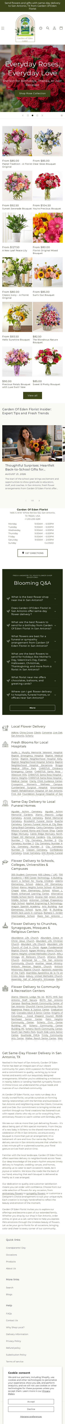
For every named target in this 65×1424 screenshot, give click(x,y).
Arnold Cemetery (33, 818)
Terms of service (14, 1361)
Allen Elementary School (35, 890)
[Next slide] (42, 115)
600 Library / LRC (47, 874)
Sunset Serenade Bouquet (17, 208)
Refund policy (13, 1348)
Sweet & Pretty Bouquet (46, 384)
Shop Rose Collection (32, 93)
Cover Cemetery (31, 853)
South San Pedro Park (23, 1032)
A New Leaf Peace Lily (14, 250)
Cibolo (37, 732)
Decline (31, 1409)
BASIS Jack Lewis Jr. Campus (26, 912)
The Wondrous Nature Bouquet (45, 341)
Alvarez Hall (41, 897)
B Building (56, 909)
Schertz (29, 735)
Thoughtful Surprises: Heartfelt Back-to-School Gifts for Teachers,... (29, 467)
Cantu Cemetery (45, 827)
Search (9, 1287)
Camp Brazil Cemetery (23, 827)
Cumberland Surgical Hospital (29, 787)
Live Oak (57, 732)
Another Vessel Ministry (48, 963)
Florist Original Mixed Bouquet (45, 252)
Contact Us (12, 1320)
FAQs (9, 1313)
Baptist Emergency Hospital (27, 755)
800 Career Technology (37, 877)
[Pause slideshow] (61, 115)
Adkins (14, 732)
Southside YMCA (30, 1035)
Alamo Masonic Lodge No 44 (27, 996)
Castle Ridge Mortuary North (46, 833)
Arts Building (49, 906)
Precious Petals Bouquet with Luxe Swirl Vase (16, 385)
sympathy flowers (35, 1193)
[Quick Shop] (40, 28)
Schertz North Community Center (44, 1028)
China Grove (26, 732)
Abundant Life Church (33, 944)
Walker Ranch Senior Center (40, 1038)
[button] (47, 28)
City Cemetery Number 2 (40, 840)
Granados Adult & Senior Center (33, 1012)
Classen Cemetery (36, 849)
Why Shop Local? (15, 1327)
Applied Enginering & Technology (44, 903)
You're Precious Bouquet (47, 208)
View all (32, 395)
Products (11, 1261)
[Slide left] (26, 500)
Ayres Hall (41, 909)
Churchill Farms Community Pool (44, 1006)
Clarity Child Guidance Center (45, 781)
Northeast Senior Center (26, 1019)
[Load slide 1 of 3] (28, 115)
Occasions (11, 1254)
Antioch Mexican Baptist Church (31, 966)
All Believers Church (33, 957)
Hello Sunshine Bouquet (16, 339)
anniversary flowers (12, 1193)
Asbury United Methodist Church (44, 976)
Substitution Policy (16, 1354)
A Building (56, 877)
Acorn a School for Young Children (32, 881)
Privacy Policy (13, 1341)
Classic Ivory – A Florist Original (15, 296)
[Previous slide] (23, 115)
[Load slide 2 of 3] (32, 115)
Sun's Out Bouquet (43, 295)
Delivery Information (17, 1334)
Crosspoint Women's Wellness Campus (36, 784)
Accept (31, 1401)
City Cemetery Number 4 (48, 843)
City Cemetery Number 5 (27, 846)
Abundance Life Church (24, 937)
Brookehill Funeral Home (38, 821)
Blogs (9, 1294)
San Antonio (17, 735)
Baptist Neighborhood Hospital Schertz (32, 762)
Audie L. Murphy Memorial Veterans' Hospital (36, 752)
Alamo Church (54, 950)
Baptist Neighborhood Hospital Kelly (41, 758)
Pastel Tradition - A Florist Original (17, 165)
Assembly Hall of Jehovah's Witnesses (32, 979)
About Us (11, 1268)
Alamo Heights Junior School (35, 887)
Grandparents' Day (16, 1247)
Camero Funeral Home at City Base (42, 824)
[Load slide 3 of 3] (37, 115)
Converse (47, 732)
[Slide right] (39, 500)
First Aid (16, 794)
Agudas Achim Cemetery (26, 811)
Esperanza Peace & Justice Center (30, 1009)
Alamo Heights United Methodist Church (33, 953)
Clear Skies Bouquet (44, 164)
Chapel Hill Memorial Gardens (28, 837)
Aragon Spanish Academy (25, 906)
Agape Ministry (37, 950)
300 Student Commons (24, 874)
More (33, 708)
